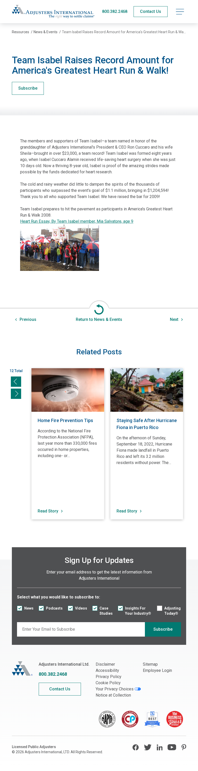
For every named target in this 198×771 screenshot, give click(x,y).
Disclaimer (105, 664)
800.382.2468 (114, 11)
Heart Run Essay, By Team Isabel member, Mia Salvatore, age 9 (76, 221)
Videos (81, 608)
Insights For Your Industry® (138, 610)
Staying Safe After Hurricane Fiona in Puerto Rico (147, 424)
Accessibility (107, 670)
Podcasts (54, 608)
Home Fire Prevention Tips (65, 420)
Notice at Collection (113, 695)
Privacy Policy (108, 676)
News (29, 608)
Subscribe (27, 88)
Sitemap (150, 664)
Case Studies (106, 610)
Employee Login (157, 670)
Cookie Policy (108, 682)
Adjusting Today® (172, 610)
